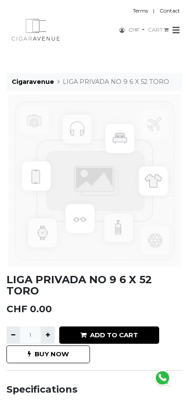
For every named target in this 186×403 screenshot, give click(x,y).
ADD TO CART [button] (114, 335)
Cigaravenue (33, 82)
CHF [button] (134, 29)
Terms (140, 10)
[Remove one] (13, 335)
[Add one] (47, 335)
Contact (170, 10)
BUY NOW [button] (52, 354)
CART (156, 29)
